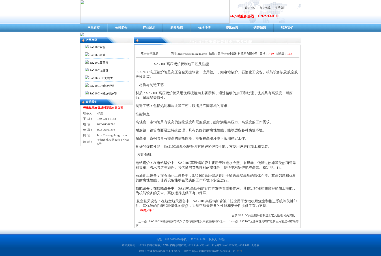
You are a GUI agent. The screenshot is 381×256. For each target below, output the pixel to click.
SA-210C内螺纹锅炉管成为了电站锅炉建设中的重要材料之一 (187, 221)
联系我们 (280, 7)
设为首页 (250, 7)
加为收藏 (265, 7)
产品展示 (149, 27)
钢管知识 (260, 27)
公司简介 (121, 27)
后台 (239, 250)
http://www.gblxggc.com (112, 135)
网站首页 (94, 27)
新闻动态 (176, 27)
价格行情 (204, 27)
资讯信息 (232, 27)
